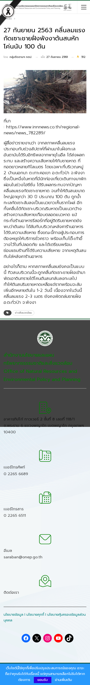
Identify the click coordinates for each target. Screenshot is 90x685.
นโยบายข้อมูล (13, 614)
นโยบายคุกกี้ (35, 614)
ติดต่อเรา (11, 592)
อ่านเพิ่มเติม (63, 680)
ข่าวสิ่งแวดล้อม (23, 313)
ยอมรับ (42, 679)
